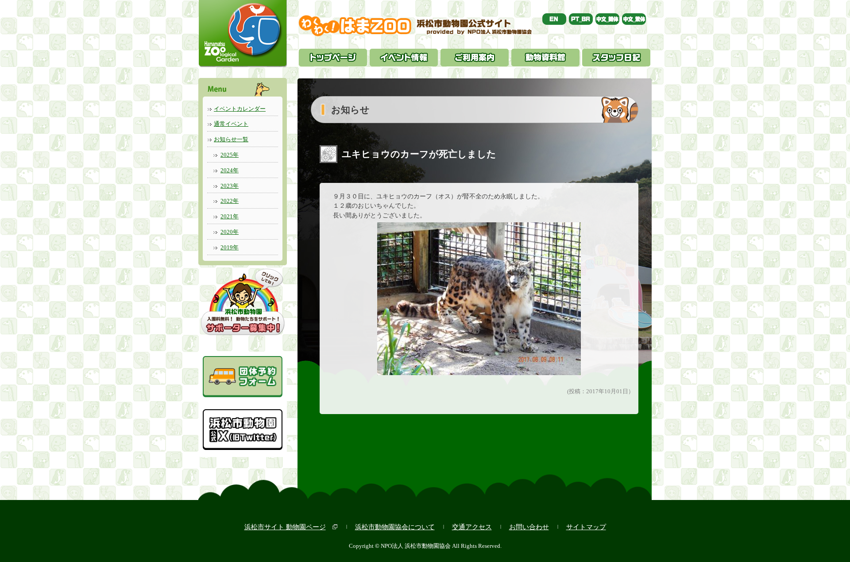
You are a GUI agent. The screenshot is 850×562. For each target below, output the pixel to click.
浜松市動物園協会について (395, 527)
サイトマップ (586, 527)
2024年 (229, 170)
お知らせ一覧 (231, 139)
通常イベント (231, 123)
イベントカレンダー (240, 108)
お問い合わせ (529, 527)
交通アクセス (472, 527)
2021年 (229, 216)
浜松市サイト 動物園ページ (285, 527)
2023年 (229, 185)
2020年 (229, 232)
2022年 (229, 201)
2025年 (229, 154)
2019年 (229, 247)
